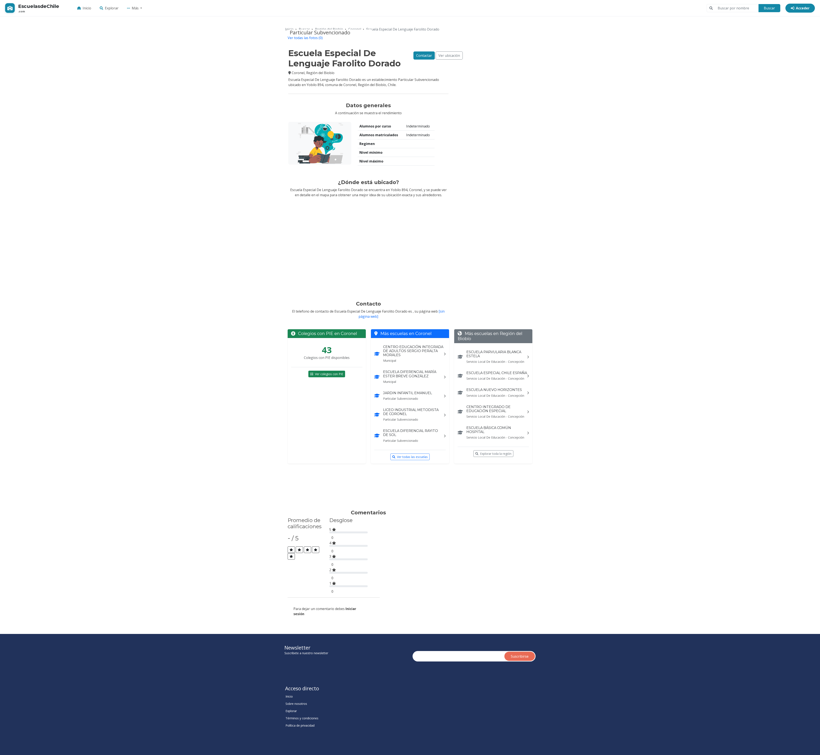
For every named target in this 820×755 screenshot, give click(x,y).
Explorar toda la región (495, 454)
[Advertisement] (366, 488)
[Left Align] (291, 549)
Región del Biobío (329, 29)
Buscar (769, 8)
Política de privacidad (300, 725)
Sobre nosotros (296, 703)
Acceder (803, 8)
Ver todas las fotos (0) (305, 37)
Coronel (354, 29)
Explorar (112, 8)
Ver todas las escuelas (412, 457)
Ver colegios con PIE (329, 374)
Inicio (87, 8)
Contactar (424, 55)
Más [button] (135, 8)
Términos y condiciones (302, 718)
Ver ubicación (449, 55)
